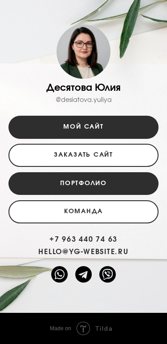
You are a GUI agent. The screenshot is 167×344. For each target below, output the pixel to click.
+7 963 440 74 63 (83, 239)
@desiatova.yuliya (84, 100)
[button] (83, 155)
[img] (107, 274)
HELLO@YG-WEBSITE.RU (83, 251)
